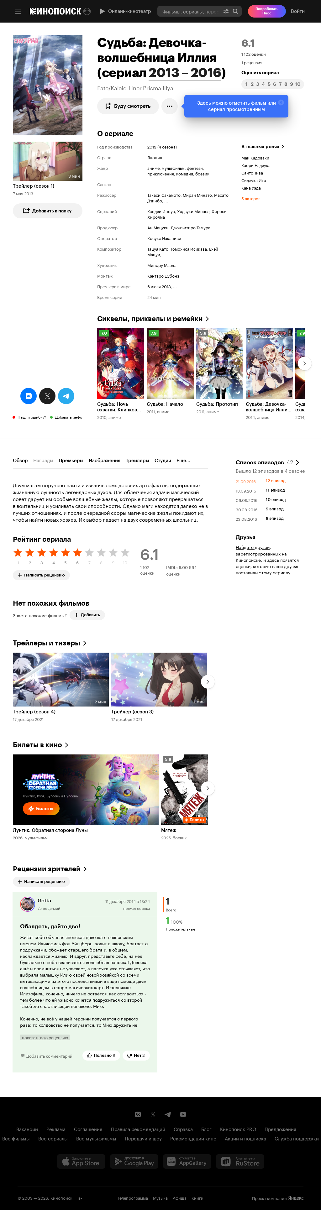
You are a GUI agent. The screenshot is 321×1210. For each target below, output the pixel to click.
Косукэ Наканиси (164, 238)
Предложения (280, 1128)
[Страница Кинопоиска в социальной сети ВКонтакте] (138, 1114)
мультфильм (173, 167)
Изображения (104, 460)
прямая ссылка (136, 908)
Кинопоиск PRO (238, 1128)
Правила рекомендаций (138, 1128)
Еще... (183, 460)
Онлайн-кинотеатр (129, 11)
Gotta (44, 901)
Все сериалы (53, 1138)
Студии (163, 460)
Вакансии (27, 1128)
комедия (184, 173)
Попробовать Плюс (266, 11)
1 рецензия (251, 62)
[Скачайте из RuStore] (240, 1161)
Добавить (90, 615)
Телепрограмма (133, 1197)
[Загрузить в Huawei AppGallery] (187, 1161)
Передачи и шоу (143, 1138)
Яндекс (295, 1198)
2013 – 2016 (185, 72)
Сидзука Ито (253, 180)
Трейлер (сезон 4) (34, 712)
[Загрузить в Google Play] (134, 1161)
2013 (151, 146)
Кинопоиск (61, 1197)
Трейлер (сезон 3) (132, 712)
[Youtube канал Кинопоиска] (183, 1114)
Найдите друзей (253, 546)
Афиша (180, 1197)
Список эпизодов (264, 462)
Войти (298, 11)
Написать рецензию (44, 573)
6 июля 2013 (159, 286)
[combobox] (188, 11)
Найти (235, 11)
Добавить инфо (68, 417)
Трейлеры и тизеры (46, 643)
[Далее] (305, 363)
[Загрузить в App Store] (81, 1161)
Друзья (245, 537)
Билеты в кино (37, 745)
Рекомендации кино (193, 1138)
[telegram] (66, 396)
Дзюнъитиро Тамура (190, 227)
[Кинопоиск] (55, 11)
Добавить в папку (52, 211)
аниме (153, 167)
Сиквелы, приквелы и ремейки (150, 319)
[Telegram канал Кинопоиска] (168, 1114)
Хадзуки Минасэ (193, 211)
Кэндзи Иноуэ (161, 211)
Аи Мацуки (158, 227)
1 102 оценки (253, 53)
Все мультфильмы (96, 1138)
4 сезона (167, 146)
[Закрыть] (281, 102)
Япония (154, 157)
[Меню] (18, 12)
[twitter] (47, 396)
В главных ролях (260, 146)
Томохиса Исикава (189, 248)
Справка (183, 1128)
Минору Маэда (161, 265)
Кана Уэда (251, 187)
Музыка (160, 1197)
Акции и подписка (245, 1138)
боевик (202, 173)
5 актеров (250, 198)
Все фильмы (16, 1138)
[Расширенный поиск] (226, 11)
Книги (197, 1197)
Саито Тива (252, 172)
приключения (160, 173)
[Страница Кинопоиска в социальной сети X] (153, 1114)
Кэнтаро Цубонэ (163, 275)
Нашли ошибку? (32, 417)
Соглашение (88, 1128)
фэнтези (195, 167)
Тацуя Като (157, 248)
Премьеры (71, 460)
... (166, 200)
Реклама (56, 1128)
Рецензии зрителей (47, 869)
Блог (206, 1128)
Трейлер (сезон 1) (33, 186)
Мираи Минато (197, 194)
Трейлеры (137, 460)
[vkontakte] (28, 396)
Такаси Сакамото (164, 194)
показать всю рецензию (45, 1037)
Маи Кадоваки (255, 157)
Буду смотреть (132, 106)
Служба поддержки (297, 1138)
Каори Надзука (256, 165)
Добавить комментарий (49, 1055)
